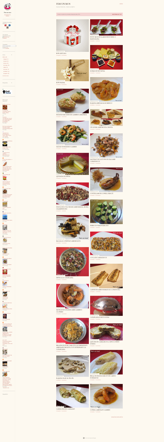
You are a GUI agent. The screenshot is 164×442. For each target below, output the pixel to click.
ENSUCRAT (5, 349)
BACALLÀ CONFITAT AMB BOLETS (68, 241)
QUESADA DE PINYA (63, 176)
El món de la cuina (7, 269)
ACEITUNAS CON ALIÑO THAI (6, 147)
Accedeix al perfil (7, 15)
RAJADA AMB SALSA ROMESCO (101, 103)
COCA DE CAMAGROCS (98, 258)
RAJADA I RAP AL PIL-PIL (65, 378)
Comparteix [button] (58, 55)
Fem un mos (63, 3)
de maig (6, 65)
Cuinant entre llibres (7, 258)
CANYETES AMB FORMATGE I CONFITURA (105, 290)
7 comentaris (98, 72)
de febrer (6, 71)
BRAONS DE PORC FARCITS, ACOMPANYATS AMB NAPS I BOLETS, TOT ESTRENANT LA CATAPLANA (71, 347)
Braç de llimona (6, 155)
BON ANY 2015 (61, 53)
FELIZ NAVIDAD (6, 319)
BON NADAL (60, 83)
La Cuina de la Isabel (7, 360)
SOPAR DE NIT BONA (97, 71)
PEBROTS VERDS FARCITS (99, 225)
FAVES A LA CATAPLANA (64, 278)
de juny (5, 63)
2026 (5, 57)
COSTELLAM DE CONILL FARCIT (101, 193)
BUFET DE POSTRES (7, 248)
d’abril (5, 67)
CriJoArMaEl (5, 201)
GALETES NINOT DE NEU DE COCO (7, 356)
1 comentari (98, 40)
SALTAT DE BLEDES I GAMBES (66, 147)
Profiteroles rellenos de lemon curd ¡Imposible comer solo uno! (7, 343)
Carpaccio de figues (7, 264)
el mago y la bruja (6, 313)
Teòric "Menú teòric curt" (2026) (7, 136)
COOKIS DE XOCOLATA (5, 298)
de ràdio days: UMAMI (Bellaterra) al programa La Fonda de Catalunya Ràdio (7, 334)
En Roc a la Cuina (6, 104)
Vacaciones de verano (7, 220)
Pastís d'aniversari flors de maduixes (6, 275)
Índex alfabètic (70, 7)
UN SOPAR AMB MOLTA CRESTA (101, 127)
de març (6, 69)
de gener (6, 73)
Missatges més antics (117, 417)
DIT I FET (5, 340)
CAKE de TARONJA (7, 286)
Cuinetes (5, 117)
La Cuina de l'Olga (7, 188)
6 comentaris (64, 116)
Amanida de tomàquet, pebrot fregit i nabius (7, 111)
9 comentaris (64, 178)
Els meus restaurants (7, 126)
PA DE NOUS (6, 280)
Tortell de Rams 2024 (7, 308)
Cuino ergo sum (6, 371)
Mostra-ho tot (6, 387)
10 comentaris (98, 379)
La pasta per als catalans (6, 153)
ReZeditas (5, 224)
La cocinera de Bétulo (7, 141)
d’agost (5, 59)
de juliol (5, 61)
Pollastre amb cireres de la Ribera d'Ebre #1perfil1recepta (7, 195)
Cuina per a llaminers (7, 302)
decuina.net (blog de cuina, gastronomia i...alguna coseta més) (7, 325)
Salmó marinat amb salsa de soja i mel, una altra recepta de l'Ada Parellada (7, 168)
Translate (7, 48)
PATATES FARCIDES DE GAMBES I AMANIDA (71, 115)
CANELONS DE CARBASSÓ (65, 409)
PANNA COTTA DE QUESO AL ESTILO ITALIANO (7, 232)
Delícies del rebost (7, 237)
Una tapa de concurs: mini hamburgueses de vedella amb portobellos (7, 120)
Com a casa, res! (6, 291)
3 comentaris (98, 105)
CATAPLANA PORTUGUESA (99, 317)
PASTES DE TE (6, 254)
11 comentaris (98, 259)
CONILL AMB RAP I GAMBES (100, 410)
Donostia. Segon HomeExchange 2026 (7, 128)
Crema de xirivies (6, 243)
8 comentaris (64, 55)
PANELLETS (5, 366)
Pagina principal (61, 7)
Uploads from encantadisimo (6, 133)
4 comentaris (98, 291)
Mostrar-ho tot (117, 14)
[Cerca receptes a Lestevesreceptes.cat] (7, 38)
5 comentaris (98, 129)
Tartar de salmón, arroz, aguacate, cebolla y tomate (6, 183)
